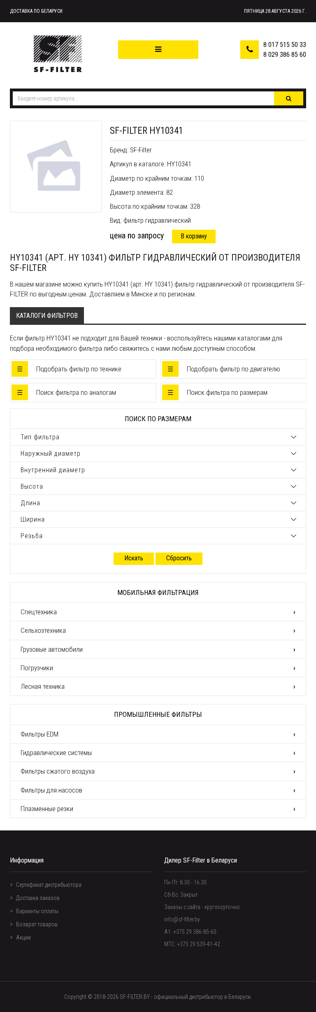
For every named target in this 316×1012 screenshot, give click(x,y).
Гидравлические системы (56, 753)
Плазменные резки (47, 808)
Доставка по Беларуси (36, 11)
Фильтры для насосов (51, 790)
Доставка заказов (38, 898)
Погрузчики (37, 668)
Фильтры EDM (39, 734)
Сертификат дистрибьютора (48, 884)
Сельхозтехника (43, 630)
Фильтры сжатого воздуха (58, 771)
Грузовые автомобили (52, 649)
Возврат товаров (37, 924)
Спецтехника (39, 612)
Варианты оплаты (37, 911)
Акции (23, 937)
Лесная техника (43, 686)
